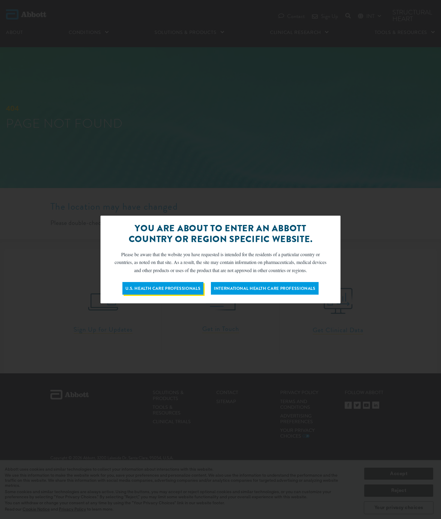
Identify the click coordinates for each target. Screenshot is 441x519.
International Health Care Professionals (265, 288)
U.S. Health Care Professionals (162, 288)
